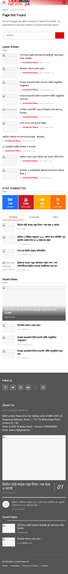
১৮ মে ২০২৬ (45, 63)
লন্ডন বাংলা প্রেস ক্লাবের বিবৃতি (33, 123)
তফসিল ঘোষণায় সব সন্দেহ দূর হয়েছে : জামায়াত (23, 136)
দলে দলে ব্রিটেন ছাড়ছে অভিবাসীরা (31, 250)
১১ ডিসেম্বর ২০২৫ (29, 141)
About (5, 566)
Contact (44, 566)
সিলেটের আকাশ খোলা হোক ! (32, 68)
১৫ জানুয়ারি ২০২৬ (47, 90)
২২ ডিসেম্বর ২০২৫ (47, 127)
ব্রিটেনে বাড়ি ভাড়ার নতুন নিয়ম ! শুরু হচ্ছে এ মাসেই (38, 225)
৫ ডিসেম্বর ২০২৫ (46, 161)
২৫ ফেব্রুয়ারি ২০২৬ (47, 73)
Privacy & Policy (30, 566)
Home (5, 10)
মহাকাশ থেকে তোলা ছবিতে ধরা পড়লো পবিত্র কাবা (41, 156)
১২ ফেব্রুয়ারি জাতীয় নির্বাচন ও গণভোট (19, 146)
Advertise (15, 566)
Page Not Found (17, 10)
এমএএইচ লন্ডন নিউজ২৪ (30, 63)
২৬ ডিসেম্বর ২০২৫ (47, 117)
